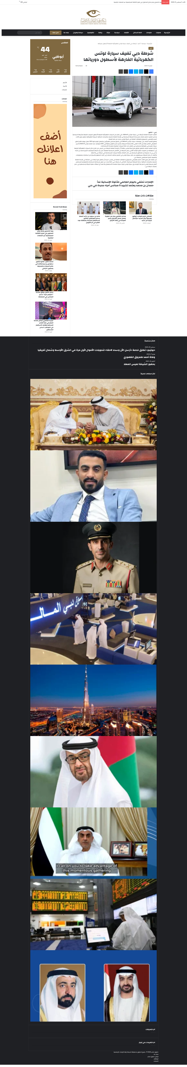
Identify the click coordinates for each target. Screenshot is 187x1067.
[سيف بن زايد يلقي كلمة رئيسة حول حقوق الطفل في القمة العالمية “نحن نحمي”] (93, 843)
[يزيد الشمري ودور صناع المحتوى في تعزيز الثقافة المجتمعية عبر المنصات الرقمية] (51, 221)
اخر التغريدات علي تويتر (147, 1042)
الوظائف (156, 1059)
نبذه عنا (66, 32)
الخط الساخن (137, 32)
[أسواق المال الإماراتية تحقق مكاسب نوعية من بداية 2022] (93, 914)
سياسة (117, 32)
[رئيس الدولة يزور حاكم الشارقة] (93, 986)
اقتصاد (126, 32)
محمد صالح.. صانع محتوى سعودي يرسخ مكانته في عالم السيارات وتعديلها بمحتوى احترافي (44, 265)
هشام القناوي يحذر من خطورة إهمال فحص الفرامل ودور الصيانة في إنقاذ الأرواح (115, 218)
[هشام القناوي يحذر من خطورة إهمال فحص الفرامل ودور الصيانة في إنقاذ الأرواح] (114, 207)
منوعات (149, 32)
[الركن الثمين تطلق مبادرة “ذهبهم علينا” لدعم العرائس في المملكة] (51, 282)
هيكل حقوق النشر (153, 1056)
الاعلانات (156, 1061)
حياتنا (108, 32)
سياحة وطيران (78, 32)
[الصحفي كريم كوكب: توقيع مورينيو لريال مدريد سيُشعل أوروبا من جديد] (140, 207)
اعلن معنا (55, 32)
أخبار (139, 43)
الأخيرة (65, 86)
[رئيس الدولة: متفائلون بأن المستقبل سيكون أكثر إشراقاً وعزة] (93, 414)
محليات (158, 32)
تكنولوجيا (90, 32)
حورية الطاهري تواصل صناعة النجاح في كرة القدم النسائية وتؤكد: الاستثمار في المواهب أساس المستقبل (43, 325)
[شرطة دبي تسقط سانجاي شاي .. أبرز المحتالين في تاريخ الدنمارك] (93, 557)
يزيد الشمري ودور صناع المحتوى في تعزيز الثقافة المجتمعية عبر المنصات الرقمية (44, 234)
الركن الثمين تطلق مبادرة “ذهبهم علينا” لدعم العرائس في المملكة (141, 2)
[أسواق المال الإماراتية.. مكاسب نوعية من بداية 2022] (93, 629)
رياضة (100, 32)
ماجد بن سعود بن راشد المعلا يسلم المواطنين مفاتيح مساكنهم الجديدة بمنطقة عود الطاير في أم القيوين (89, 219)
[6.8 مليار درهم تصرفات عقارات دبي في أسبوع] (93, 700)
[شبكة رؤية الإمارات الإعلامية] (93, 17)
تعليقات (64, 89)
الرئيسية (167, 32)
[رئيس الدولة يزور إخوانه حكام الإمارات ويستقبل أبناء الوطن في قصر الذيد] (93, 771)
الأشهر (65, 82)
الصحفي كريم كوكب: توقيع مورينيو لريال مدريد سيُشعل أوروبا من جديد (142, 218)
